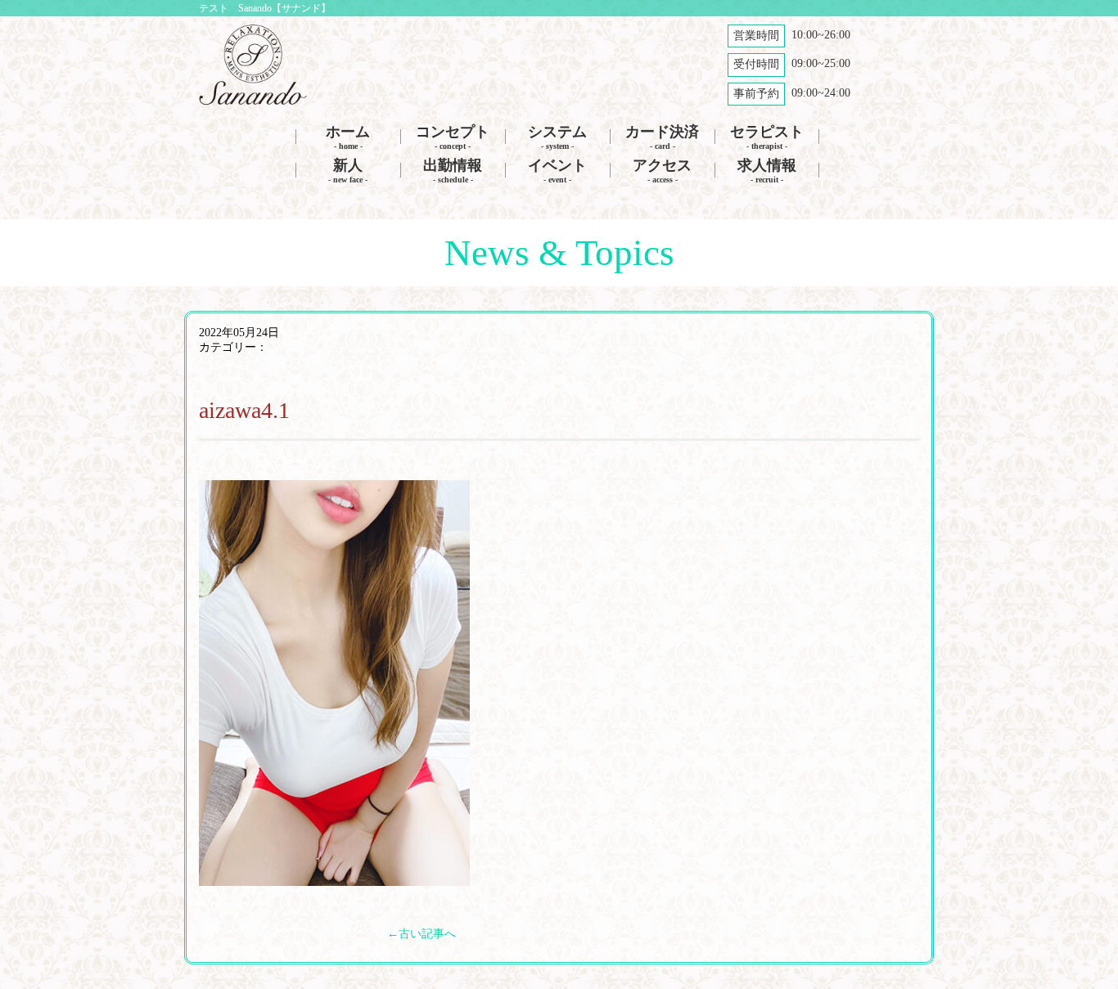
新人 (347, 170)
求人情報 (766, 170)
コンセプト (452, 137)
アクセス (662, 170)
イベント (557, 170)
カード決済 (662, 137)
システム (557, 137)
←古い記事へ (421, 934)
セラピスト (767, 137)
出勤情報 (452, 170)
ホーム (348, 137)
